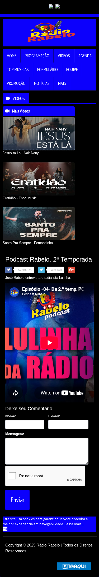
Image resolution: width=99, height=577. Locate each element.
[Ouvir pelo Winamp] (94, 6)
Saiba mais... (74, 524)
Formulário (47, 69)
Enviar (17, 500)
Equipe (72, 69)
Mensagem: (14, 434)
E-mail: (54, 416)
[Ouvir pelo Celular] (65, 6)
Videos (64, 56)
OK (5, 529)
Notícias (42, 83)
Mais (62, 83)
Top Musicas (18, 69)
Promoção (16, 83)
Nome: (10, 416)
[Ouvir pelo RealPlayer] (84, 6)
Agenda (85, 56)
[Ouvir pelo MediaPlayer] (75, 6)
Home (11, 56)
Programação (37, 56)
